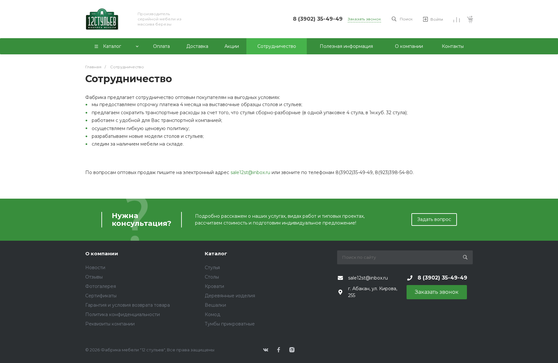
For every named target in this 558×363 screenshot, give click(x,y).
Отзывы (94, 277)
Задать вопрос (434, 219)
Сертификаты (101, 296)
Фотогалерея (100, 286)
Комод (212, 314)
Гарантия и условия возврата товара (127, 305)
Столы (212, 277)
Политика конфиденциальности (122, 314)
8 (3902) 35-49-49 (318, 19)
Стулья (212, 267)
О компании (101, 253)
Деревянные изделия (230, 296)
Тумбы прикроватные (230, 324)
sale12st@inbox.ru (250, 172)
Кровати (214, 286)
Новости (95, 267)
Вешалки (215, 305)
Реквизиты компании (110, 324)
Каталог (216, 253)
